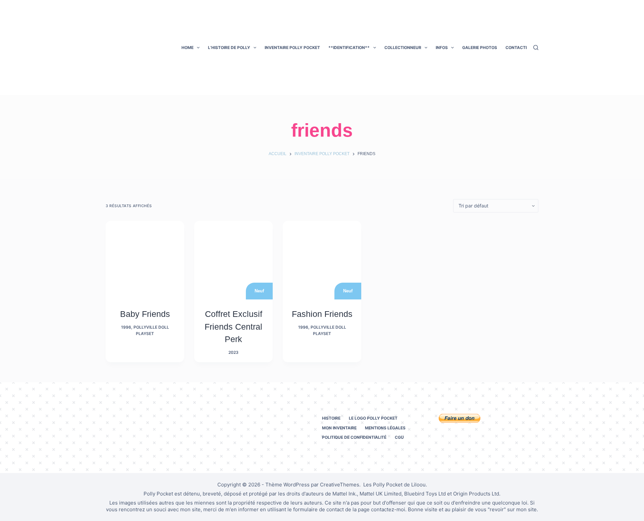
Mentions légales (385, 427)
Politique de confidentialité (354, 437)
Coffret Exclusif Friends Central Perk (233, 326)
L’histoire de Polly (229, 47)
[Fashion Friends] (322, 260)
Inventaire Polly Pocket (292, 47)
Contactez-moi (522, 47)
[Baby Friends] (145, 260)
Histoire (331, 418)
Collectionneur (402, 47)
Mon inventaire (339, 427)
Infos (442, 47)
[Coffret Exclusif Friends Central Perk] (233, 260)
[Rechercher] (535, 47)
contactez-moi (388, 509)
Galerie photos (479, 47)
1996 (126, 327)
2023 (233, 352)
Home (187, 47)
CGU (399, 437)
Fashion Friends (322, 314)
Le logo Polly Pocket (373, 418)
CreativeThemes (339, 484)
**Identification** (349, 47)
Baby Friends (145, 314)
